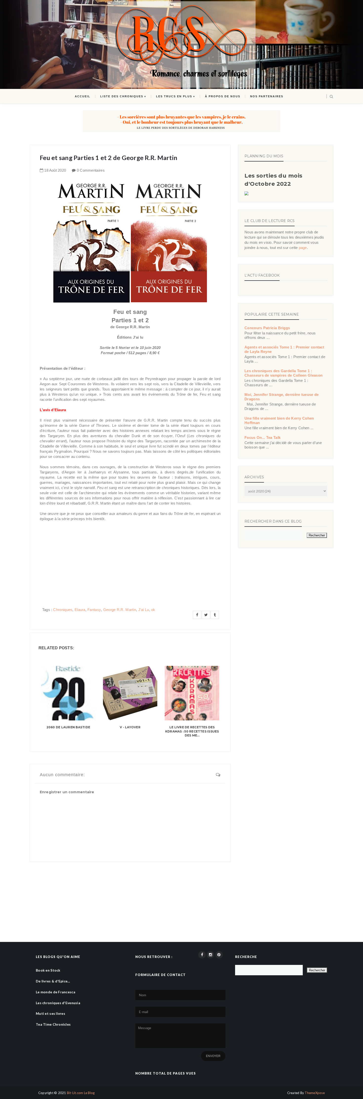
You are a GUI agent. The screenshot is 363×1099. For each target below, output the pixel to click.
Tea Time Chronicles (53, 1024)
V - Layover (130, 727)
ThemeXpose (315, 1093)
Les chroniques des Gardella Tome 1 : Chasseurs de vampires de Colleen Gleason (283, 373)
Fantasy (94, 610)
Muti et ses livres (50, 1013)
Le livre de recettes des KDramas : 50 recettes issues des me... (192, 731)
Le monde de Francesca (55, 992)
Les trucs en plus (174, 96)
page (303, 247)
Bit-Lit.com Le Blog (81, 1093)
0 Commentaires (91, 170)
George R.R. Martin (119, 610)
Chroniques (62, 610)
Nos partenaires (266, 96)
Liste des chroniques (121, 96)
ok (153, 610)
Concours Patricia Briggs (267, 328)
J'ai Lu (143, 610)
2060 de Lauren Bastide (68, 727)
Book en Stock (48, 970)
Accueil (82, 96)
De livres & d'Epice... (53, 981)
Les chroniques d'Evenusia (58, 1003)
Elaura (80, 610)
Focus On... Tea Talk (262, 437)
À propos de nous (222, 96)
